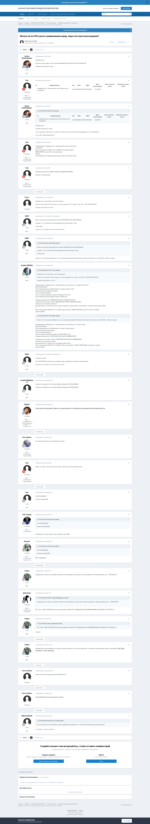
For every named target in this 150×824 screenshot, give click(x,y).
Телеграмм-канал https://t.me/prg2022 (73, 2)
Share (112, 42)
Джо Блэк (27, 593)
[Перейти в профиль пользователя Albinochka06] (27, 722)
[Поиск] (130, 14)
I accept (127, 820)
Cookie (81, 810)
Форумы (20, 18)
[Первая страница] (20, 50)
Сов (26, 80)
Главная (22, 14)
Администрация (45, 18)
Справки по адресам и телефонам (43, 43)
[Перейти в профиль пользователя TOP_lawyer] (27, 521)
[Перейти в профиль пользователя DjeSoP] (27, 410)
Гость (53, 270)
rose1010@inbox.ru (27, 381)
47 (28, 231)
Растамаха (26, 437)
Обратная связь (72, 810)
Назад (25, 49)
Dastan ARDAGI (27, 265)
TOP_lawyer (27, 514)
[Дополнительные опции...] (128, 56)
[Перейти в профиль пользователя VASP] (27, 222)
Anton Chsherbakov (27, 57)
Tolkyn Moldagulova (58, 598)
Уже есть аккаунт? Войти (111, 8)
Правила (35, 18)
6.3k (27, 95)
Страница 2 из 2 (39, 49)
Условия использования (35, 821)
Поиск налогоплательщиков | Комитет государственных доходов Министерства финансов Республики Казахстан (70, 408)
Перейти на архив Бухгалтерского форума (62, 14)
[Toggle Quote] (38, 111)
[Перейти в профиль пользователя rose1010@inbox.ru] (27, 388)
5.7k (27, 419)
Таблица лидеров (42, 14)
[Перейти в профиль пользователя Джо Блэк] (27, 599)
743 (28, 529)
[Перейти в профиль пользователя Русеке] (27, 547)
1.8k (28, 452)
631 (28, 608)
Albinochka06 (26, 716)
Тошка (26, 571)
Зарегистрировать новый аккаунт (48, 761)
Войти (101, 761)
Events (28, 18)
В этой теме (123, 14)
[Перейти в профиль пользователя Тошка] (27, 577)
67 (28, 586)
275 (28, 556)
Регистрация (126, 8)
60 (28, 280)
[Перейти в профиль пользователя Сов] (27, 86)
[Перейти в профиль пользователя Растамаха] (27, 443)
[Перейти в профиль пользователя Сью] (27, 498)
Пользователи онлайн (59, 18)
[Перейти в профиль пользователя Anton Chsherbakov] (27, 64)
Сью (26, 492)
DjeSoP (27, 404)
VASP (27, 216)
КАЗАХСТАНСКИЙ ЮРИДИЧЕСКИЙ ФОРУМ (38, 8)
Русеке (27, 541)
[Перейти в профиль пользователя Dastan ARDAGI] (27, 271)
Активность (31, 14)
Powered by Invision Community (75, 814)
